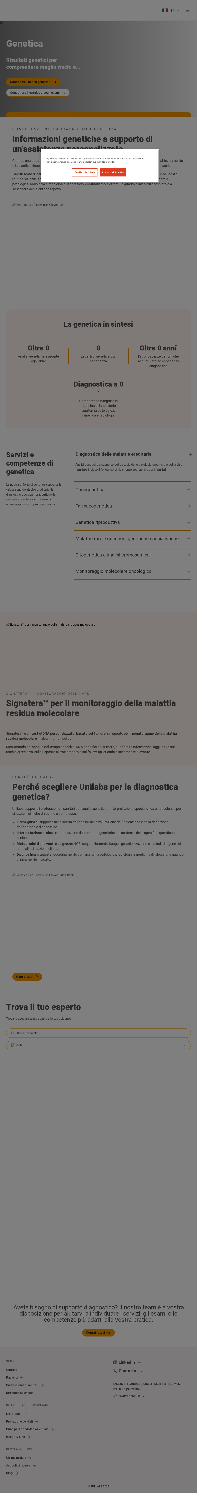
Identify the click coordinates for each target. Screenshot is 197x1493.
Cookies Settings (84, 172)
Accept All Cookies (113, 172)
